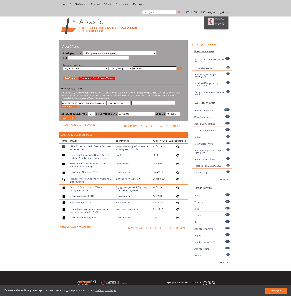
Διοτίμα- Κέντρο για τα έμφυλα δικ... (207, 84)
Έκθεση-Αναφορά (203, 110)
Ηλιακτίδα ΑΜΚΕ (203, 67)
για (65, 57)
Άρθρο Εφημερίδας (204, 123)
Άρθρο (197, 137)
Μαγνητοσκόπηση (203, 143)
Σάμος (197, 215)
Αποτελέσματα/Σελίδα (74, 113)
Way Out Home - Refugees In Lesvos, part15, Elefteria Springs (88, 165)
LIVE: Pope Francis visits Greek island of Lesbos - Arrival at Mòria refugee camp (89, 156)
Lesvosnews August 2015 (82, 195)
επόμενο (176, 125)
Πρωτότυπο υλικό (203, 117)
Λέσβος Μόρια (202, 248)
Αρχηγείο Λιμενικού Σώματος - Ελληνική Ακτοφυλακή (132, 189)
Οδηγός (108, 4)
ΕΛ (187, 12)
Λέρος (197, 235)
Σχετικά (95, 4)
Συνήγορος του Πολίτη (127, 208)
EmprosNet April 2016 (80, 202)
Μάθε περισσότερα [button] (105, 290)
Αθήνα (197, 255)
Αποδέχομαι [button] (276, 290)
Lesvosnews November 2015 (84, 172)
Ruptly (119, 154)
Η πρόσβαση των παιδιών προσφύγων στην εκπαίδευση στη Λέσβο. (90, 210)
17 (166, 125)
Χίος (196, 208)
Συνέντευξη (200, 172)
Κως (196, 222)
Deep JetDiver (122, 163)
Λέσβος (198, 195)
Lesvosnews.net (123, 172)
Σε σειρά (160, 113)
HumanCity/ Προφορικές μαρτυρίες (206, 75)
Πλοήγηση (80, 4)
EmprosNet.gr (122, 202)
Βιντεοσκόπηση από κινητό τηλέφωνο (208, 151)
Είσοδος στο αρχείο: (214, 12)
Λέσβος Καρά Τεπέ (204, 242)
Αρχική (67, 4)
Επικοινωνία (123, 4)
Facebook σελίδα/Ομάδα (207, 165)
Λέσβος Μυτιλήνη (203, 228)
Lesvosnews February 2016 (83, 217)
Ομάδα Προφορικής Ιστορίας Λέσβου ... (209, 93)
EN (195, 12)
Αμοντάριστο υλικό (204, 159)
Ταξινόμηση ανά (107, 113)
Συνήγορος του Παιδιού (128, 178)
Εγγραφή (138, 4)
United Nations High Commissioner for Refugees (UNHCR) (132, 148)
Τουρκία (198, 202)
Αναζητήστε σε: (72, 53)
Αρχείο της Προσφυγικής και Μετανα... (209, 60)
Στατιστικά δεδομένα (205, 130)
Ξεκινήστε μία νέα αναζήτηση (96, 78)
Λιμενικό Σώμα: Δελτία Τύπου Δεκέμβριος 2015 (86, 189)
